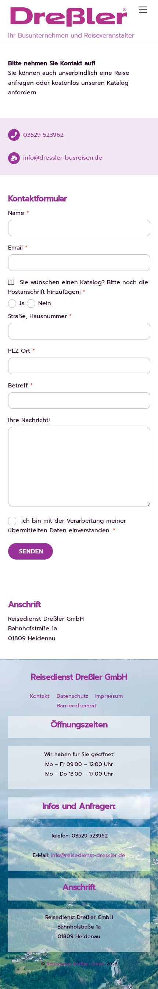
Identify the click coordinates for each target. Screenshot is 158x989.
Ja (23, 303)
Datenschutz (72, 696)
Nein (44, 303)
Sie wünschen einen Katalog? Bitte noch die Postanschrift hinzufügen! (78, 287)
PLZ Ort (21, 351)
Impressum (109, 696)
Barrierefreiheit (76, 705)
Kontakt (39, 696)
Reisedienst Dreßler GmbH (76, 964)
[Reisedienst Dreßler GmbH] (68, 24)
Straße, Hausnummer (40, 316)
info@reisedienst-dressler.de (88, 855)
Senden (31, 551)
